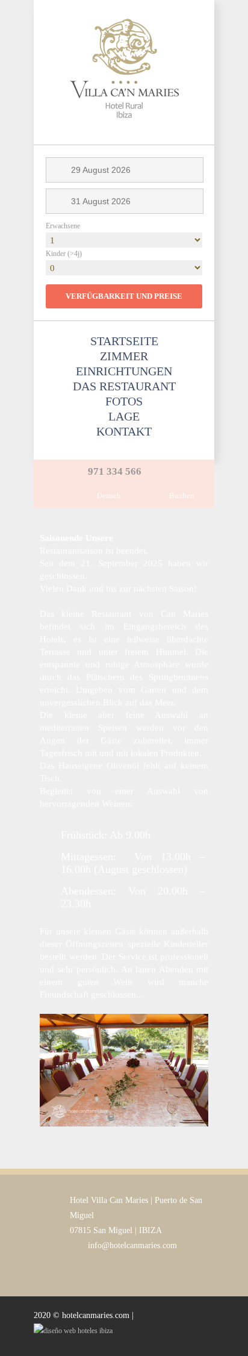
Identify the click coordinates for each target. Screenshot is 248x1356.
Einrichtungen (124, 371)
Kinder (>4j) (64, 253)
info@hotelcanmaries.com (132, 1245)
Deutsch (108, 496)
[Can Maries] (124, 138)
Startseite (124, 341)
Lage (124, 416)
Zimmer (124, 356)
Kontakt (124, 431)
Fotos (124, 401)
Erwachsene (63, 226)
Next (187, 1070)
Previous (61, 1070)
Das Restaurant (124, 386)
